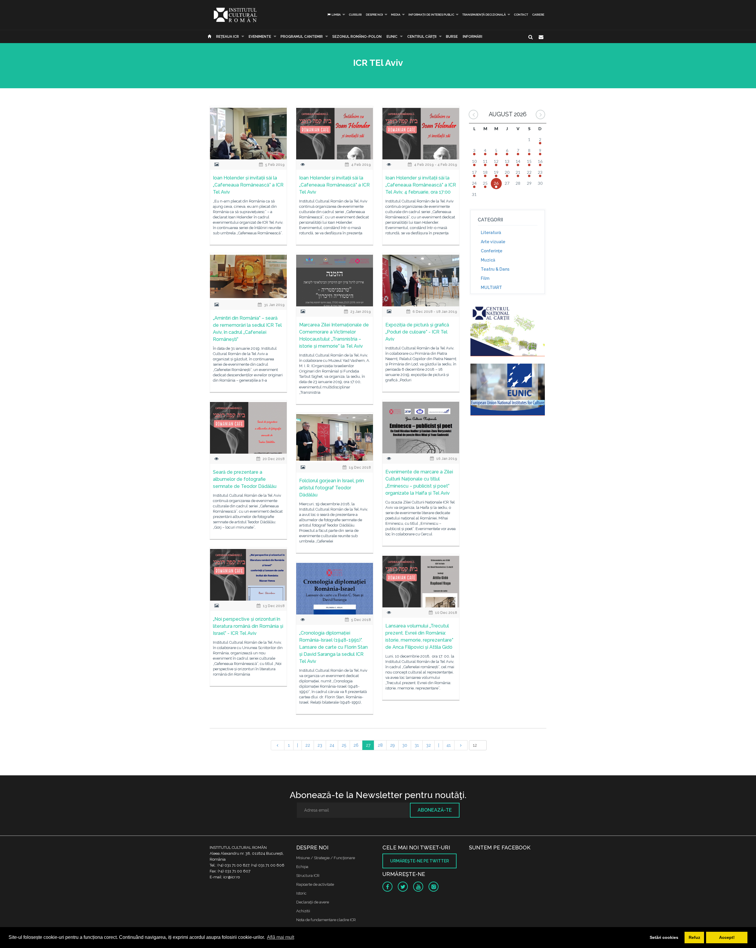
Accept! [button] (727, 937)
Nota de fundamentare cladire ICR (326, 920)
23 (319, 745)
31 (417, 745)
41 (449, 745)
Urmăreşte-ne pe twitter (419, 861)
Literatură (491, 232)
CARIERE (538, 14)
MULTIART (491, 287)
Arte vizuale (493, 241)
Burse (452, 37)
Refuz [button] (694, 937)
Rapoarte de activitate (315, 884)
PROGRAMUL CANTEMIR (302, 37)
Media (395, 14)
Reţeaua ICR (227, 37)
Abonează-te (435, 810)
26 (356, 745)
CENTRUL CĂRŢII (421, 37)
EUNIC (392, 37)
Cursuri (355, 14)
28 (380, 745)
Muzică (488, 260)
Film (485, 278)
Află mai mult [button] (280, 937)
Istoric (301, 893)
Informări (472, 37)
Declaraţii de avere (312, 902)
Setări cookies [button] (664, 937)
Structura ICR (308, 875)
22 (307, 745)
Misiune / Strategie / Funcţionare (325, 858)
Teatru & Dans (495, 269)
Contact (521, 14)
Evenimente (260, 37)
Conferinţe (491, 251)
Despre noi (374, 14)
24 (332, 745)
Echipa (302, 866)
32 (428, 745)
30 (404, 745)
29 (392, 745)
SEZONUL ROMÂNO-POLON (357, 37)
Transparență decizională (484, 14)
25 (344, 745)
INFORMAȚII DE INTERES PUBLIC (431, 14)
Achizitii (303, 911)
